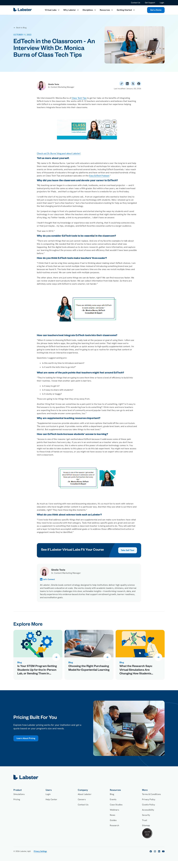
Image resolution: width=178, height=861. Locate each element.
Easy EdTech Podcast (99, 175)
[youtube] (163, 851)
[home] (89, 777)
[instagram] (155, 851)
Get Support (150, 2)
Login (162, 2)
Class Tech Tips (79, 98)
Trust (144, 820)
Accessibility (148, 809)
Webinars (114, 809)
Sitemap (146, 825)
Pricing (16, 799)
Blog (112, 794)
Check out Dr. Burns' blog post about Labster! (59, 153)
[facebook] (150, 851)
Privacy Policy (148, 799)
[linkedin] (159, 851)
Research (114, 825)
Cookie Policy (148, 804)
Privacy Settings (40, 851)
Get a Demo (155, 10)
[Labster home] (23, 10)
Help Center (51, 799)
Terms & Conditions (151, 794)
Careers (82, 799)
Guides (113, 820)
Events (113, 799)
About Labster (84, 794)
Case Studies (116, 804)
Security (146, 815)
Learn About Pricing (26, 738)
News (112, 815)
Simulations (19, 794)
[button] (52, 10)
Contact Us (135, 2)
